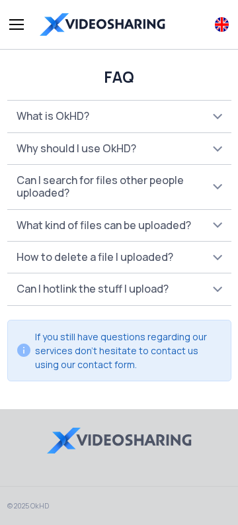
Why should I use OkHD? (76, 148)
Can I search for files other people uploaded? (100, 186)
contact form (106, 364)
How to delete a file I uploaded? (95, 257)
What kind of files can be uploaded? (104, 225)
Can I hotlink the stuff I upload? (93, 288)
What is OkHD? (53, 116)
